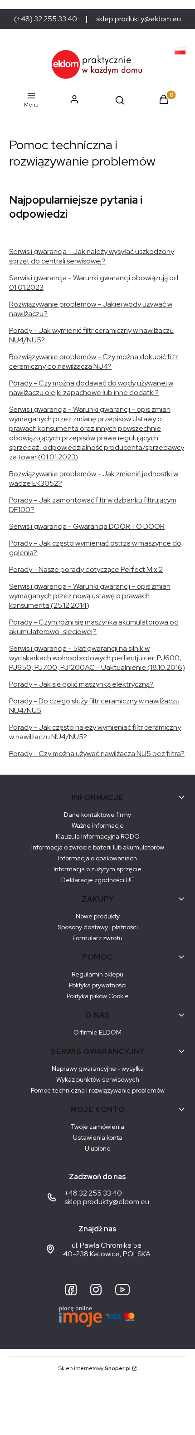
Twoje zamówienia (97, 1127)
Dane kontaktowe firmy (97, 814)
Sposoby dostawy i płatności (98, 927)
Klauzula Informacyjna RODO (98, 836)
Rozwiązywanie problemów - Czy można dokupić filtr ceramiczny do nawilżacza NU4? (93, 361)
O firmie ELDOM (97, 1032)
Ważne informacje (98, 825)
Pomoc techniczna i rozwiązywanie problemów (98, 1090)
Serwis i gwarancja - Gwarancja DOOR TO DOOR (87, 526)
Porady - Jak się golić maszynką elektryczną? (81, 684)
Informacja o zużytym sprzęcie (97, 869)
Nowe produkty (98, 916)
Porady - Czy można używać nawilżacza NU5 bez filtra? (97, 753)
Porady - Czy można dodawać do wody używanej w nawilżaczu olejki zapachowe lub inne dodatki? (91, 387)
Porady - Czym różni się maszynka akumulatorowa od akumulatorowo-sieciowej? (94, 626)
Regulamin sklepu (97, 974)
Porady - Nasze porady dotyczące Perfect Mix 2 (86, 569)
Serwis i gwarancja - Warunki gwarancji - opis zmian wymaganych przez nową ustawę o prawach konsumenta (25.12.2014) (90, 595)
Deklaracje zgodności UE (97, 880)
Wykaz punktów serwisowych (97, 1079)
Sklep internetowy (94, 1368)
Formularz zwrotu (97, 938)
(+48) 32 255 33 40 (45, 19)
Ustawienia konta (97, 1137)
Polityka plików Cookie (98, 996)
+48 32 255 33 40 (93, 1193)
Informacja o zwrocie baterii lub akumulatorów (97, 847)
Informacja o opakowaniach (97, 858)
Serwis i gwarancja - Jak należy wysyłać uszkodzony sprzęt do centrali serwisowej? (91, 256)
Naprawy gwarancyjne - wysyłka (98, 1068)
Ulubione (98, 1148)
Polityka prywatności (98, 985)
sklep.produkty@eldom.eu (138, 19)
